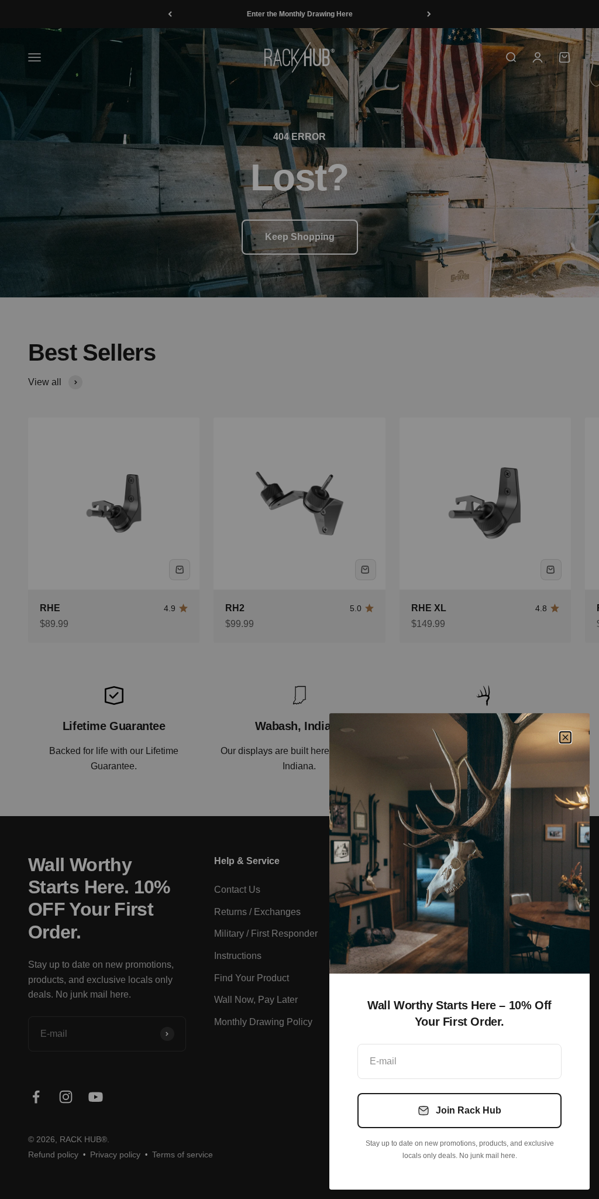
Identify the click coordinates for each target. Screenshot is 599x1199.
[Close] (565, 737)
